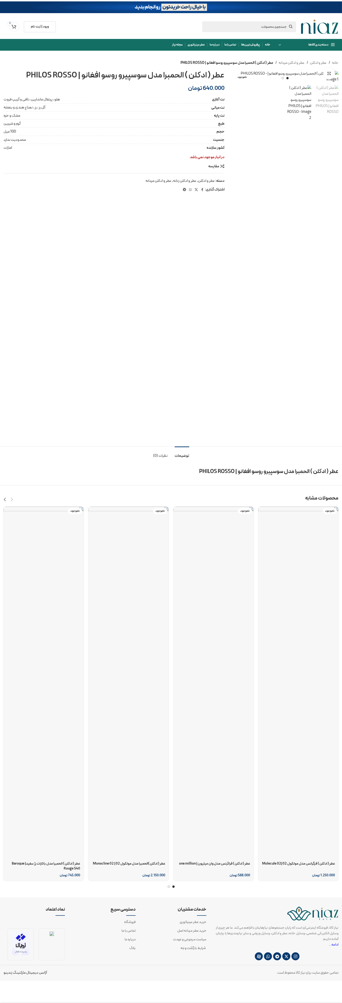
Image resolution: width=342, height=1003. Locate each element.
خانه (335, 63)
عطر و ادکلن (318, 63)
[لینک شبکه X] (196, 190)
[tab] (182, 453)
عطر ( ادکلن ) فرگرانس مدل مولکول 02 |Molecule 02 (298, 863)
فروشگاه (130, 922)
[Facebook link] (202, 190)
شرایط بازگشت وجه (193, 948)
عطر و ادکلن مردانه (292, 63)
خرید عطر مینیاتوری (193, 922)
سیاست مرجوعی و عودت (189, 939)
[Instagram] (295, 956)
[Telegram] (277, 956)
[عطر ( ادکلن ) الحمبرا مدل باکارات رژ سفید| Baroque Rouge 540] (44, 682)
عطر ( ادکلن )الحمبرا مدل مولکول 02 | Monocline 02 (129, 863)
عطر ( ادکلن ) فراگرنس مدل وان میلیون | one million (214, 863)
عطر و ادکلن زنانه (185, 181)
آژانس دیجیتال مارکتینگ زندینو (25, 973)
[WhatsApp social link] (190, 190)
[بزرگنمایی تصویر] (329, 73)
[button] (11, 499)
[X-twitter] (286, 956)
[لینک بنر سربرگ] (171, 7)
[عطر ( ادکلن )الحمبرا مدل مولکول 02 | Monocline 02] (128, 682)
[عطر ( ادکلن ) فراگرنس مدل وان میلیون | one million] (213, 682)
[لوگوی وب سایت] (319, 26)
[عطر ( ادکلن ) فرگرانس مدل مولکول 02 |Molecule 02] (298, 682)
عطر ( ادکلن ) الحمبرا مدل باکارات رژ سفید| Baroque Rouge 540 (46, 866)
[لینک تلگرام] (184, 190)
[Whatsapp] (268, 956)
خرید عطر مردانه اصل (191, 931)
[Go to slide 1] (287, 78)
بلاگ (132, 948)
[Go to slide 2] (283, 78)
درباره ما (130, 939)
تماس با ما (129, 931)
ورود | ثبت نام (40, 26)
